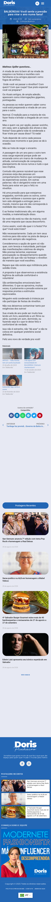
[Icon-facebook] (22, 763)
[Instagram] (28, 763)
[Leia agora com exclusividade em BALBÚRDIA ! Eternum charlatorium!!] (34, 353)
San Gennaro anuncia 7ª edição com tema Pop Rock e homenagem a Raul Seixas (38, 784)
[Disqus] (25, 465)
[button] (37, 3)
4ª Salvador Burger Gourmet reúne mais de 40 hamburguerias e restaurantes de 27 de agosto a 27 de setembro (24, 620)
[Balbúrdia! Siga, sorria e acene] (12, 380)
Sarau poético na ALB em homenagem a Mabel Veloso (37, 796)
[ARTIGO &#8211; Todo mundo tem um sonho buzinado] (12, 353)
